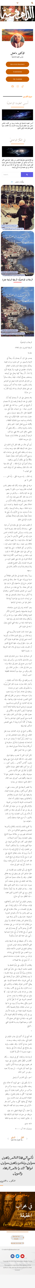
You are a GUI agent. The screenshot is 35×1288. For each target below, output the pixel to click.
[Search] (27, 174)
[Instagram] (18, 86)
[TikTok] (23, 86)
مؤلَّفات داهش (19, 182)
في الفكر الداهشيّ (17, 140)
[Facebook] (12, 86)
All (12, 182)
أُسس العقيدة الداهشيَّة (17, 103)
